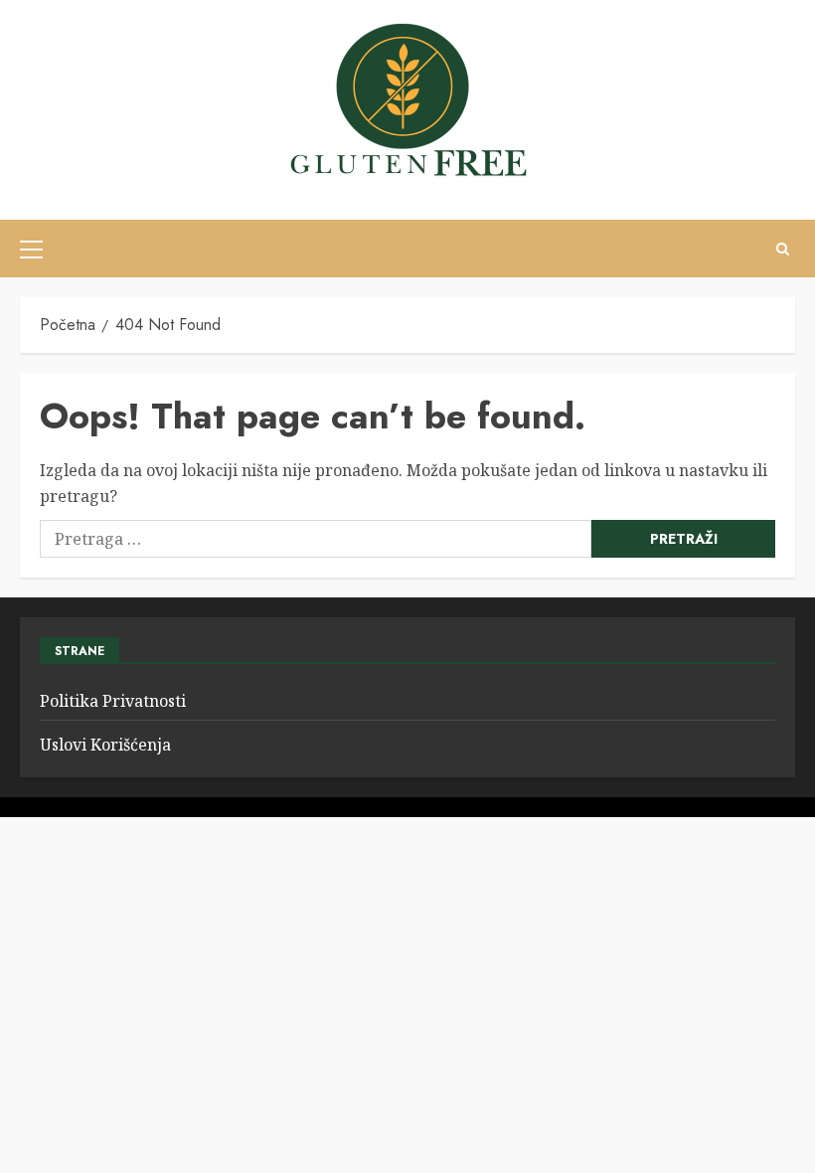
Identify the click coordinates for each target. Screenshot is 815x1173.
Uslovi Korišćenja (105, 744)
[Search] (782, 249)
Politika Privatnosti (113, 701)
